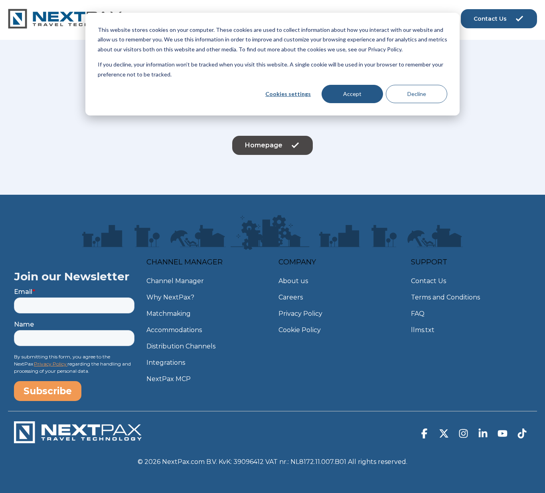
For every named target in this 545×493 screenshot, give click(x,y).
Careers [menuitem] (290, 297)
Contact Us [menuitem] (428, 281)
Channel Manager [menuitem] (175, 281)
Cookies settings (288, 93)
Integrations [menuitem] (165, 362)
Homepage (263, 145)
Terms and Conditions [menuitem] (445, 297)
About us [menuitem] (293, 281)
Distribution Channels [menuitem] (180, 346)
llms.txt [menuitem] (422, 330)
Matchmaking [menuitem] (168, 313)
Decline (416, 93)
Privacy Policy (50, 364)
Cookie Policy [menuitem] (299, 330)
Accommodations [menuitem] (174, 330)
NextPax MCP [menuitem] (168, 379)
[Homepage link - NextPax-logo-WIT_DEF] (78, 439)
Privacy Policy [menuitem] (300, 313)
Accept (352, 93)
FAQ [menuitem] (418, 313)
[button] (425, 435)
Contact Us (490, 18)
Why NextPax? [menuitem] (170, 297)
